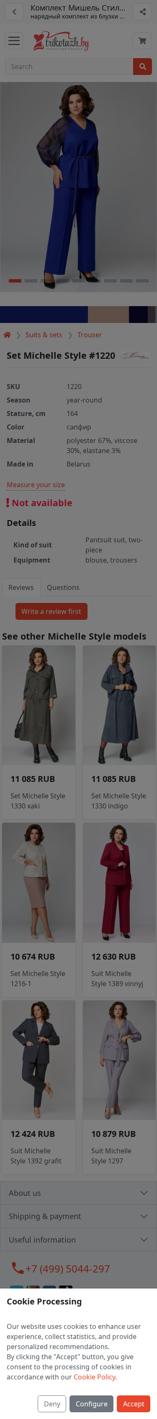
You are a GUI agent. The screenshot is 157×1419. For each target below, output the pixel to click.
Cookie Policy (94, 1377)
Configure (92, 1403)
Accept (133, 1403)
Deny (52, 1403)
